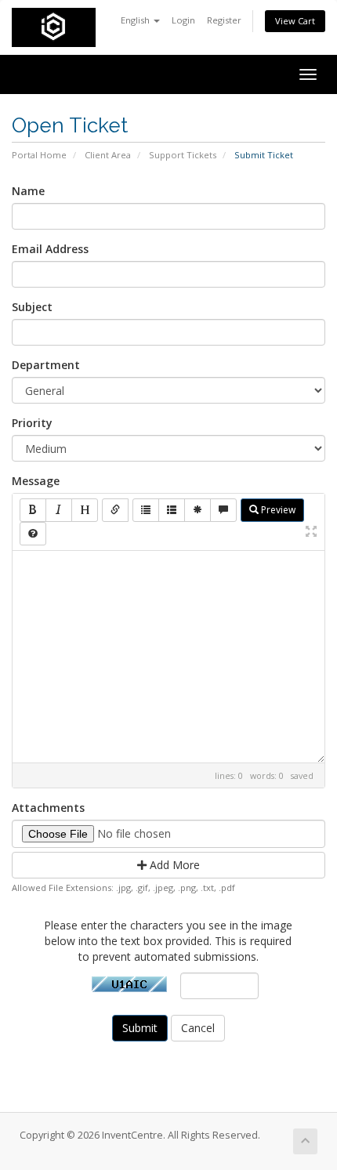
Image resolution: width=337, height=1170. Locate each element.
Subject (32, 306)
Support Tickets (182, 155)
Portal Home (39, 155)
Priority (32, 422)
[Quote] (223, 510)
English (136, 20)
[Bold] (33, 510)
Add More (173, 864)
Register (224, 20)
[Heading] (84, 510)
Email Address (50, 248)
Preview (277, 509)
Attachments (48, 807)
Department (46, 364)
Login (183, 20)
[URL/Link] (115, 510)
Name (28, 190)
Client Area (108, 155)
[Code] (197, 510)
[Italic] (58, 510)
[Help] (33, 533)
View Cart (295, 21)
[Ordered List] (171, 510)
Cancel (198, 1027)
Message (36, 480)
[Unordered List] (145, 510)
